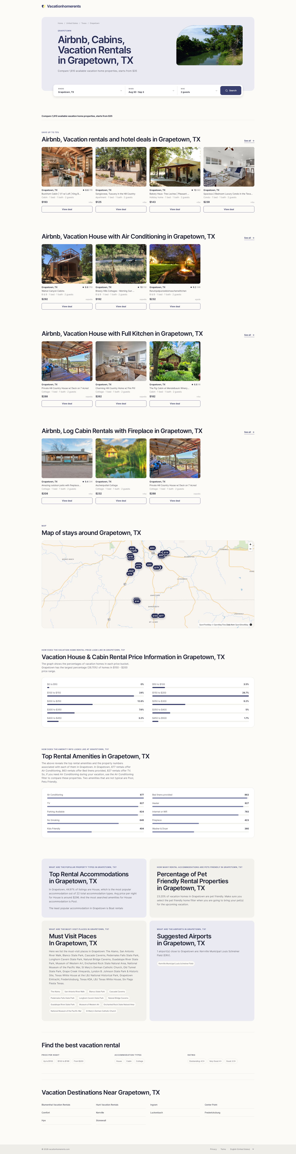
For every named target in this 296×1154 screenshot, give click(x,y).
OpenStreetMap (241, 624)
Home (60, 23)
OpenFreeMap (205, 624)
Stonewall (101, 1120)
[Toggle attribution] (251, 624)
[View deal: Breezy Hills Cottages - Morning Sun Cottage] (121, 264)
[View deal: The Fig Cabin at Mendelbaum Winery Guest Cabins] (175, 361)
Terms (223, 1149)
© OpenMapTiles (219, 624)
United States (72, 23)
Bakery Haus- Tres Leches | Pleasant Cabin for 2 (174, 193)
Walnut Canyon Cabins (53, 291)
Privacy (213, 1149)
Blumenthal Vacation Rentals (56, 1104)
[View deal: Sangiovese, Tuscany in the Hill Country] (121, 167)
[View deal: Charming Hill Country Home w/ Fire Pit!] (121, 361)
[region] (148, 584)
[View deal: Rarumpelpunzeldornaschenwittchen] (175, 264)
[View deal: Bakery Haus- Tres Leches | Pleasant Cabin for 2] (175, 167)
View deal (67, 209)
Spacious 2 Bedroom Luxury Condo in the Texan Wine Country (235, 193)
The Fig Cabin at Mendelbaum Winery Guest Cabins (175, 388)
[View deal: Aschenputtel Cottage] (121, 458)
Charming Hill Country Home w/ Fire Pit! (115, 388)
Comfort (46, 1112)
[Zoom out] (250, 549)
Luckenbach (156, 1112)
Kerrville (100, 1112)
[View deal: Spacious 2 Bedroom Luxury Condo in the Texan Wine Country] (229, 167)
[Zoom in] (250, 544)
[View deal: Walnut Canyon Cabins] (67, 264)
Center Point (211, 1104)
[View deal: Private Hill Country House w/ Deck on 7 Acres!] (67, 361)
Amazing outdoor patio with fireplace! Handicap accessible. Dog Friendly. (79, 485)
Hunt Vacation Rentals (107, 1104)
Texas (83, 23)
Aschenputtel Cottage (107, 485)
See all (249, 140)
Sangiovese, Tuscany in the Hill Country (115, 193)
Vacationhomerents (64, 6)
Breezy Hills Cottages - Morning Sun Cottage (118, 291)
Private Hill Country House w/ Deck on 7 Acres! (65, 388)
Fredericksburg (212, 1112)
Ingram (153, 1104)
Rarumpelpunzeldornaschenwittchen (168, 291)
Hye (44, 1120)
